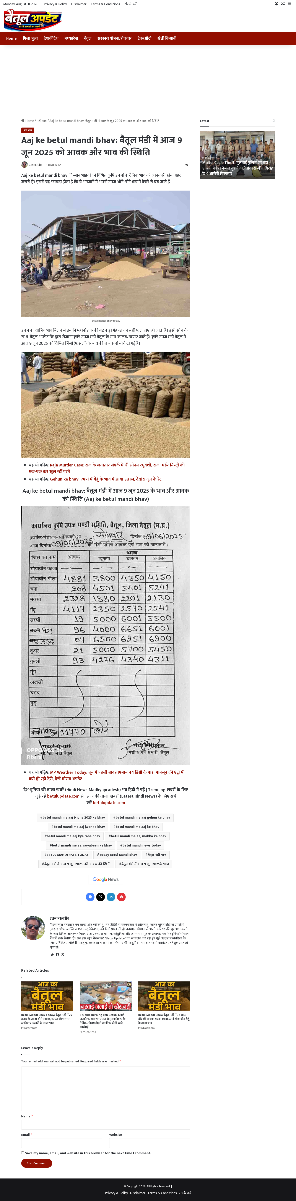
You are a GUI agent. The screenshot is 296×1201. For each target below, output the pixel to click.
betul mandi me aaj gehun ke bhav (143, 818)
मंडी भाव (42, 121)
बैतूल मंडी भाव (157, 855)
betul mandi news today (142, 845)
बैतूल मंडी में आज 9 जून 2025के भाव (145, 864)
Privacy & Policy (55, 4)
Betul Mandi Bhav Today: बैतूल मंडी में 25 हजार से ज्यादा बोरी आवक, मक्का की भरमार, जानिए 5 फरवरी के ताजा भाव (46, 1019)
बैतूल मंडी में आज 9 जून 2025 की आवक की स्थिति (77, 864)
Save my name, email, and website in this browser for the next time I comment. (88, 1153)
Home (11, 38)
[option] (237, 155)
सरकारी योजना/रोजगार (115, 38)
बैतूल (87, 38)
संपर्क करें (130, 4)
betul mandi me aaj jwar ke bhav (79, 827)
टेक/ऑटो (144, 38)
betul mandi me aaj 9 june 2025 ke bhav (74, 818)
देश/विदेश (51, 38)
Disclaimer (78, 4)
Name (27, 1116)
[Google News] (105, 879)
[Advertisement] (148, 82)
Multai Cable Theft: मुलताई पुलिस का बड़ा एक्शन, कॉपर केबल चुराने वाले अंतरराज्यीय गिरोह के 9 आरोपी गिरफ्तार (237, 168)
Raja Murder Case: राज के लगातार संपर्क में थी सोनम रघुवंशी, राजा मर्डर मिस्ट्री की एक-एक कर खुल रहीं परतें (107, 468)
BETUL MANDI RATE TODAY (67, 855)
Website (115, 1135)
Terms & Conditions (105, 4)
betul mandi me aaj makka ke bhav (138, 836)
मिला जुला (30, 38)
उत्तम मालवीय (35, 165)
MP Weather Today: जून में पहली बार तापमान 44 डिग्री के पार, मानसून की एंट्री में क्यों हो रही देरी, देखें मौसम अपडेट (106, 776)
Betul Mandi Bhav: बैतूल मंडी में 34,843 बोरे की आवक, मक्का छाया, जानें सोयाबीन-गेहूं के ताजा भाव (163, 1019)
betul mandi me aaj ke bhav (137, 827)
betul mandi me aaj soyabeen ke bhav (82, 845)
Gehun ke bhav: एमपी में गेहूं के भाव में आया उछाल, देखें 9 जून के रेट (106, 479)
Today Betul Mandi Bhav (118, 855)
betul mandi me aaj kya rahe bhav (73, 836)
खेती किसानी (167, 38)
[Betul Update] (33, 20)
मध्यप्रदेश (71, 38)
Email (26, 1135)
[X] (62, 954)
